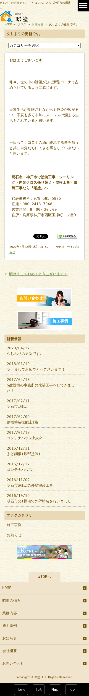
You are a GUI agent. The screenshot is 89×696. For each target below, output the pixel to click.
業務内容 (9, 613)
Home (21, 689)
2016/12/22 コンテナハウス (19, 467)
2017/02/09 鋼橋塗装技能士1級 (22, 419)
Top (71, 689)
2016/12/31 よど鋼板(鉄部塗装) (24, 451)
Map (55, 689)
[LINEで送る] (67, 236)
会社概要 (9, 651)
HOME (8, 24)
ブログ (21, 24)
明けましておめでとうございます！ (38, 274)
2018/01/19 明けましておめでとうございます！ (36, 367)
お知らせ (38, 24)
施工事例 (14, 525)
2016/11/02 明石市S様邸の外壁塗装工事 (30, 483)
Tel (38, 689)
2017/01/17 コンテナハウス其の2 (24, 435)
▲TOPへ (44, 577)
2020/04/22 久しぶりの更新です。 (25, 351)
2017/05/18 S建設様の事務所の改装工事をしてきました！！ (41, 385)
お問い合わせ (13, 663)
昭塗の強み (11, 600)
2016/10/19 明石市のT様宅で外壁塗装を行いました (39, 498)
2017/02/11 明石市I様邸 (18, 404)
